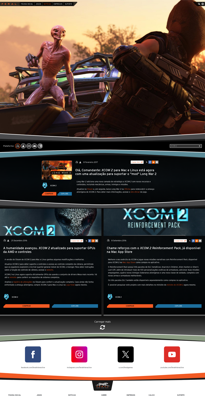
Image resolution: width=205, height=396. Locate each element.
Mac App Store (128, 262)
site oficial (135, 192)
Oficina (127, 189)
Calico (151, 395)
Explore (64, 194)
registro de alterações (22, 282)
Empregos (58, 4)
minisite (13, 277)
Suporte (68, 4)
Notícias (47, 4)
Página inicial (27, 4)
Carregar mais (102, 321)
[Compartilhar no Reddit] (153, 162)
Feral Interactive (8, 4)
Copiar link (135, 162)
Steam (90, 189)
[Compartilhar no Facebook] (150, 162)
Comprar (49, 194)
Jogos (38, 4)
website (49, 270)
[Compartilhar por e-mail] (157, 162)
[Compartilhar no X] (146, 162)
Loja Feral (70, 285)
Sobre (104, 395)
